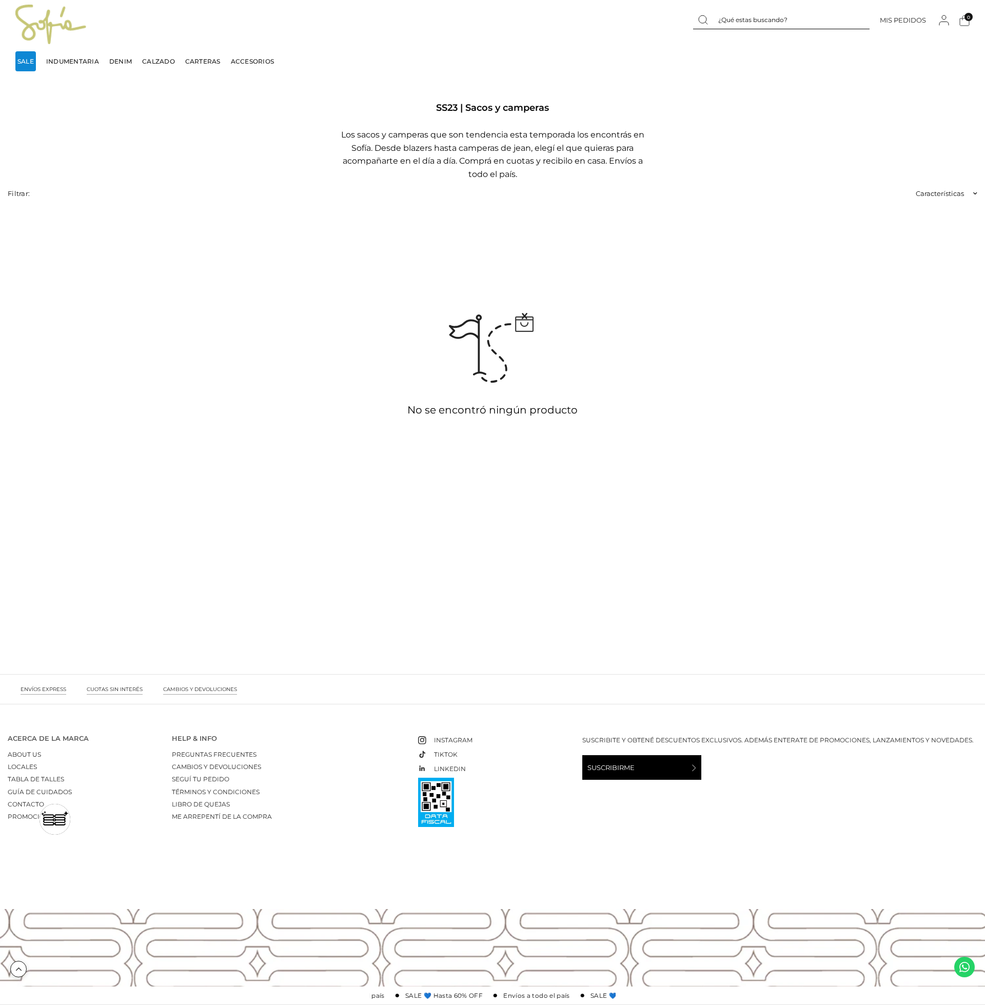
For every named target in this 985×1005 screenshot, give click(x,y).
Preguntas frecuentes (214, 754)
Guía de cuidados (40, 792)
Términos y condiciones (216, 792)
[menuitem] (28, 61)
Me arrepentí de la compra (222, 816)
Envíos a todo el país (532, 996)
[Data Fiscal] (436, 807)
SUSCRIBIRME (611, 767)
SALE (25, 61)
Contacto (26, 804)
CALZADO (158, 61)
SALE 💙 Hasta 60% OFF (439, 996)
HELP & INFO (194, 738)
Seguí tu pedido (200, 779)
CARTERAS (203, 61)
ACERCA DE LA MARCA (48, 738)
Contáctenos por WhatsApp (964, 967)
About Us (24, 754)
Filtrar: (19, 193)
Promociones (32, 816)
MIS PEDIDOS (903, 20)
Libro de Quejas (201, 804)
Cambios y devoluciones (216, 767)
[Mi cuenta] (944, 20)
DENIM (120, 61)
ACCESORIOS (252, 61)
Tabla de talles (36, 779)
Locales (22, 767)
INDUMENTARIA (72, 61)
